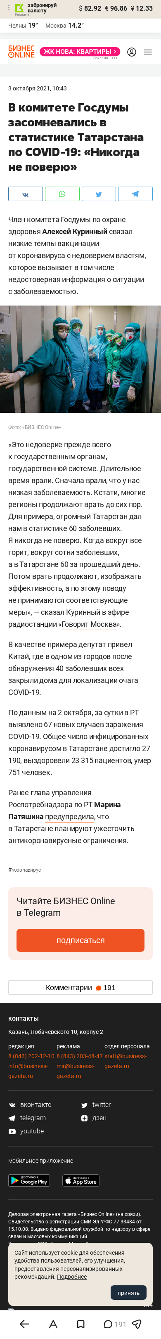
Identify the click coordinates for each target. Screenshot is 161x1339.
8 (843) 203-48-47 (80, 1056)
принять (129, 1292)
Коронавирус (24, 870)
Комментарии (81, 988)
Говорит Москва (89, 624)
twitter (101, 1105)
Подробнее (72, 1276)
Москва (55, 25)
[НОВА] (78, 51)
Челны (17, 25)
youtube (31, 1131)
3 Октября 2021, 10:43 (37, 88)
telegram (32, 1118)
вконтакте (35, 1105)
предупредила (69, 816)
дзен (99, 1118)
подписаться (81, 940)
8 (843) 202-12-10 (31, 1056)
